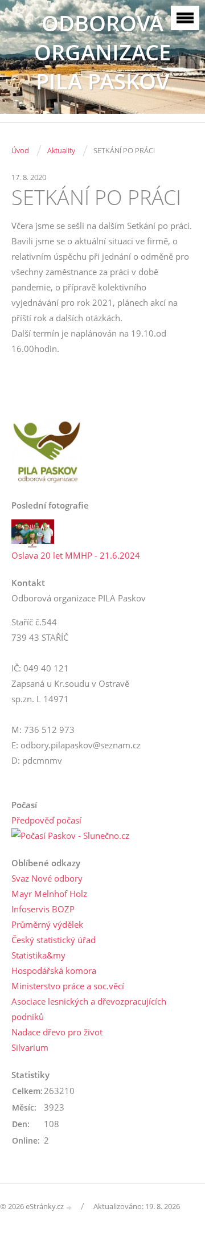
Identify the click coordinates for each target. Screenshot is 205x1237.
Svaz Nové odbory (47, 878)
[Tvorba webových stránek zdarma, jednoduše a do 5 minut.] (69, 1207)
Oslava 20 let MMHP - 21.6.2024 (75, 555)
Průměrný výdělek (47, 924)
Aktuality (61, 150)
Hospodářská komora (53, 970)
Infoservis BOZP (43, 909)
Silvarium (29, 1047)
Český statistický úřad (53, 939)
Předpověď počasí (46, 820)
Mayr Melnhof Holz (49, 893)
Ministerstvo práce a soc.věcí (67, 986)
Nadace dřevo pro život (56, 1032)
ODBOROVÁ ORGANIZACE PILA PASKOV (102, 52)
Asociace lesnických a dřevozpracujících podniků (88, 1009)
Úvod (20, 150)
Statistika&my (38, 955)
